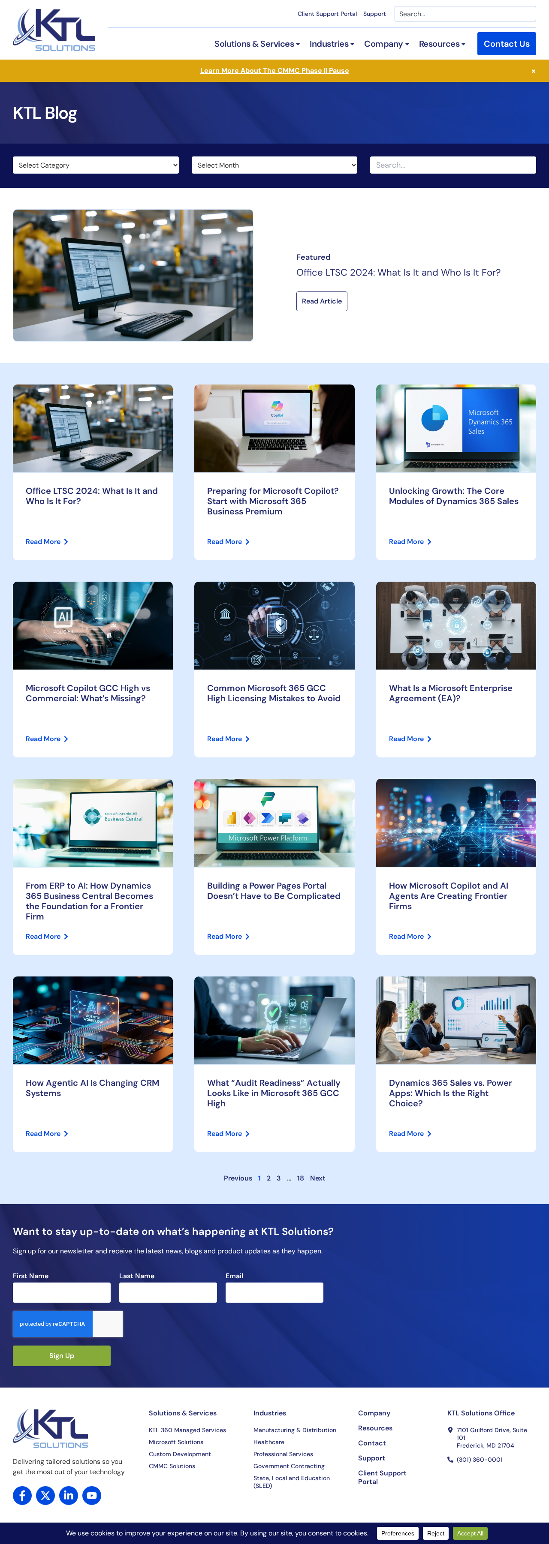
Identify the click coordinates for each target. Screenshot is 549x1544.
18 (300, 1178)
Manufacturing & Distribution (294, 1430)
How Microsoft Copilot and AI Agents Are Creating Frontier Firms (448, 896)
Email (234, 1276)
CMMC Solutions (172, 1466)
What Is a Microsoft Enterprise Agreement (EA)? (451, 693)
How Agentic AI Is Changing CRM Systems (92, 1088)
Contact (372, 1443)
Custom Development (180, 1454)
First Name (30, 1276)
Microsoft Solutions (176, 1442)
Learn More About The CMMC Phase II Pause (274, 70)
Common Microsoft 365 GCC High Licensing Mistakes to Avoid (274, 693)
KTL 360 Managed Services (187, 1430)
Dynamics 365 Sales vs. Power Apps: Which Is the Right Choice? (450, 1093)
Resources (375, 1428)
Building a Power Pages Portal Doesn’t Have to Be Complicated (274, 890)
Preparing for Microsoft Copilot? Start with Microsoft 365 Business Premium (273, 501)
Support (374, 14)
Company (374, 1413)
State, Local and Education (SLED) (291, 1482)
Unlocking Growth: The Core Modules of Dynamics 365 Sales (456, 496)
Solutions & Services (183, 1413)
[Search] (529, 165)
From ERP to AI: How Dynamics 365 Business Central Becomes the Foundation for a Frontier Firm (89, 901)
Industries (269, 1413)
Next (318, 1178)
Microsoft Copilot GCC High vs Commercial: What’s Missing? (88, 693)
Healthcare (268, 1442)
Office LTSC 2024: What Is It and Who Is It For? (398, 272)
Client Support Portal (327, 14)
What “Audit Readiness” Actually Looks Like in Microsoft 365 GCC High (274, 1093)
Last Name (136, 1276)
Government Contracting (289, 1466)
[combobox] (465, 13)
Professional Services (283, 1454)
